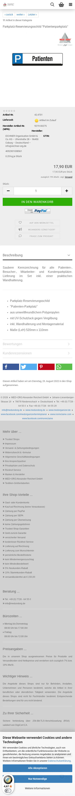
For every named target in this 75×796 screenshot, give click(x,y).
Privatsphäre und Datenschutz (20, 465)
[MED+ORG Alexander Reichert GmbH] (7, 4)
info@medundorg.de (12, 410)
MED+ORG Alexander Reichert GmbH (24, 479)
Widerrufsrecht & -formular (18, 452)
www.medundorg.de (35, 410)
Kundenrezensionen (17, 353)
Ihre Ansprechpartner (15, 461)
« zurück (9, 14)
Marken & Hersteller (15, 474)
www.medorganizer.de (60, 410)
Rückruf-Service (13, 470)
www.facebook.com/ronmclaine (37, 418)
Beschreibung (13, 255)
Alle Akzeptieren (37, 768)
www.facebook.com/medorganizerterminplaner (24, 414)
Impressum (10, 443)
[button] (8, 191)
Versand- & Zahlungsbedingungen (22, 448)
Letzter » (32, 14)
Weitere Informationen (37, 788)
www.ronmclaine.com (60, 414)
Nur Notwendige (37, 778)
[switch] (8, 791)
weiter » (21, 14)
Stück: (6, 183)
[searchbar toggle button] (52, 4)
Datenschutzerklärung (59, 760)
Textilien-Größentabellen (17, 483)
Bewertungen (12, 344)
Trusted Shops (12, 439)
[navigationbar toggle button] (70, 4)
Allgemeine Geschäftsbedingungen (22, 457)
